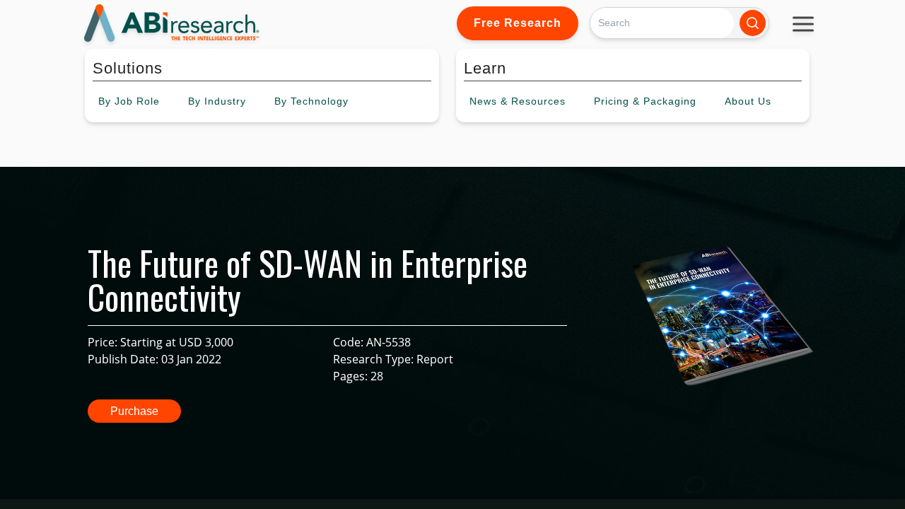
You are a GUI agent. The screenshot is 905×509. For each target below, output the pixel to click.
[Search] (753, 23)
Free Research (517, 23)
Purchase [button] (134, 411)
